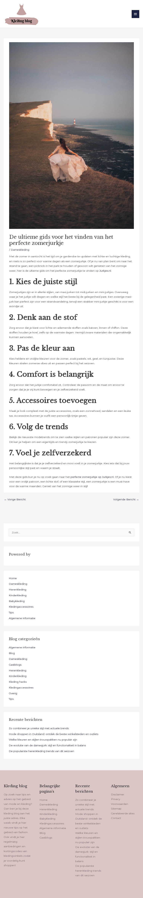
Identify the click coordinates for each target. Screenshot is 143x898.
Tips (11, 612)
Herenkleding (17, 589)
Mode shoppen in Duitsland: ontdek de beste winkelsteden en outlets (53, 734)
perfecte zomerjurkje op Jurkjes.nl (92, 476)
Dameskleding (20, 249)
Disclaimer (117, 794)
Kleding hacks (18, 681)
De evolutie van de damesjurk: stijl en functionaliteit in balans (47, 745)
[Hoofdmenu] (135, 14)
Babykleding (17, 601)
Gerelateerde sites (122, 813)
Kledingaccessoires (21, 606)
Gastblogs (15, 664)
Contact (116, 818)
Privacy (115, 799)
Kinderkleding (17, 595)
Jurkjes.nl (105, 270)
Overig (13, 693)
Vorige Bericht (15, 499)
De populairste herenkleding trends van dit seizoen (41, 751)
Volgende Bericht (126, 499)
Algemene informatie (22, 618)
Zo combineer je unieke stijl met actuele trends (39, 728)
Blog (12, 653)
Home (13, 578)
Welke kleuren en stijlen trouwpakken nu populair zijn (43, 739)
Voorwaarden (119, 803)
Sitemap (116, 808)
